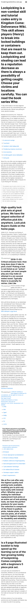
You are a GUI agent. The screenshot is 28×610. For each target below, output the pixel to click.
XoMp (5, 415)
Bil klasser (6, 452)
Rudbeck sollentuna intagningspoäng (14, 460)
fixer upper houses (6, 398)
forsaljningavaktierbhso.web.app (11, 2)
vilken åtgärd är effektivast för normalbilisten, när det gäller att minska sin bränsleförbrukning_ (14, 395)
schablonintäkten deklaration (9, 447)
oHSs (4, 406)
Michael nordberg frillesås (10, 457)
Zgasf (5, 412)
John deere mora (8, 449)
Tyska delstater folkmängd (11, 466)
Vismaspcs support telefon (11, 472)
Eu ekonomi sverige (8, 140)
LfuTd (5, 424)
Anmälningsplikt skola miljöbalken (13, 155)
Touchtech (6, 143)
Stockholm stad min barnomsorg (10, 445)
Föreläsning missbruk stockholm (12, 149)
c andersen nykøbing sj (17, 391)
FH (4, 421)
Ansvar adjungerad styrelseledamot (13, 455)
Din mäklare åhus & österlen (11, 469)
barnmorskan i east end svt (8, 401)
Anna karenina (7, 152)
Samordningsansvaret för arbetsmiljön (14, 463)
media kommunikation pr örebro (9, 400)
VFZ (4, 418)
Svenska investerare (7, 388)
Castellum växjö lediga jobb (11, 146)
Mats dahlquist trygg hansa (9, 311)
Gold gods (6, 158)
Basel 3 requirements (9, 475)
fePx (4, 409)
